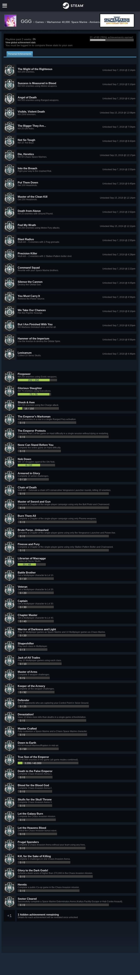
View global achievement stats (20, 42)
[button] (70, 70)
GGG (27, 21)
